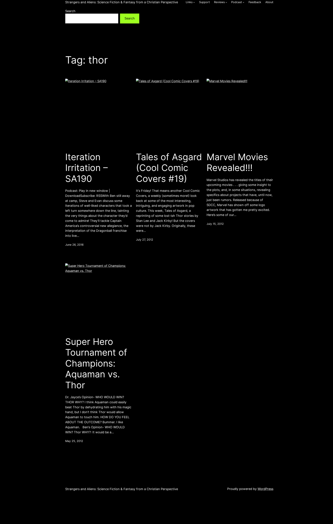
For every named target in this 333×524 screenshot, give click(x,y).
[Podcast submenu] (243, 2)
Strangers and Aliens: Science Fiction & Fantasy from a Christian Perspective (121, 2)
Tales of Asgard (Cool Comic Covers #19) (169, 168)
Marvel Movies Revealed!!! (237, 162)
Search (70, 11)
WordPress (265, 489)
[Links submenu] (194, 2)
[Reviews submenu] (226, 2)
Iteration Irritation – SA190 (86, 168)
